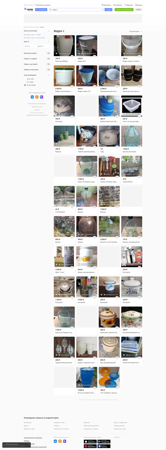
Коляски (56, 426)
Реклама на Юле (37, 106)
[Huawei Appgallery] (90, 446)
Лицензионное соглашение (37, 103)
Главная (26, 27)
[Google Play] (104, 441)
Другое (26, 426)
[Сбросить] (103, 9)
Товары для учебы (120, 429)
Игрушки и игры (59, 422)
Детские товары (34, 27)
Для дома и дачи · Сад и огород (34, 38)
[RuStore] (104, 446)
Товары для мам (119, 426)
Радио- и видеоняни (120, 422)
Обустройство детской (91, 426)
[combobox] (77, 9)
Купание (86, 422)
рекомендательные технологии (37, 115)
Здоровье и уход (29, 429)
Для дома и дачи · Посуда (32, 35)
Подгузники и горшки (91, 429)
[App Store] (90, 441)
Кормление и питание (61, 429)
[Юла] (28, 8)
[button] (72, 56)
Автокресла (27, 422)
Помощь (37, 110)
